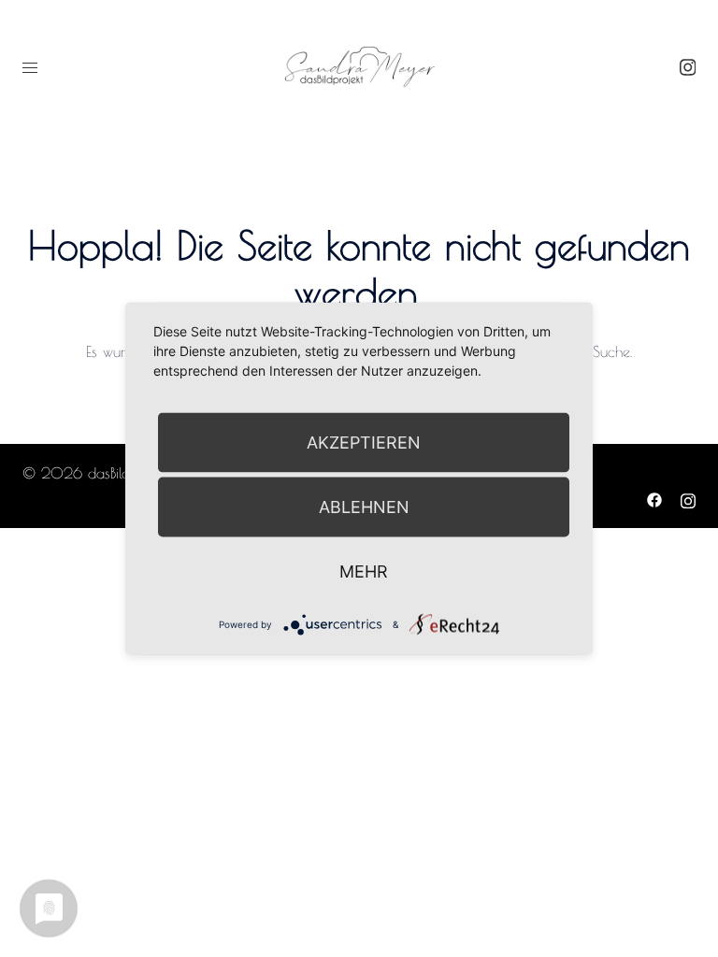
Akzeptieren (364, 442)
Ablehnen (364, 507)
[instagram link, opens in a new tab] (685, 66)
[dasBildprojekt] (359, 65)
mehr (363, 571)
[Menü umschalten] (29, 67)
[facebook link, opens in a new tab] (654, 498)
